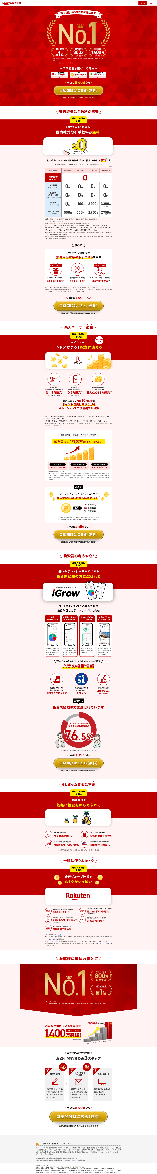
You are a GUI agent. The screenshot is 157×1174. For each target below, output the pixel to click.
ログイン (152, 3)
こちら (52, 419)
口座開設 (142, 3)
